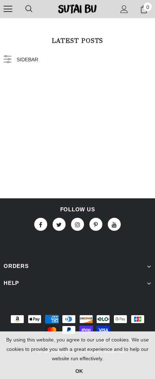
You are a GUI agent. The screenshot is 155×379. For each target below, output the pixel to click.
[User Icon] (124, 9)
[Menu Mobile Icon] (8, 9)
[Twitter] (59, 224)
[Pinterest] (95, 224)
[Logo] (77, 8)
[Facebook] (40, 224)
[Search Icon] (28, 9)
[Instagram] (77, 224)
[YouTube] (114, 224)
